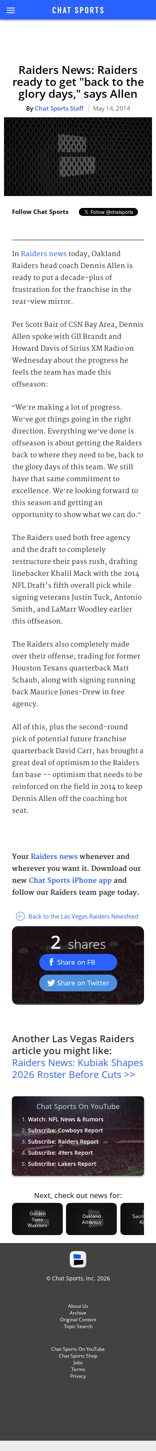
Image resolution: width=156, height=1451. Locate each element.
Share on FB (76, 962)
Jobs (78, 1362)
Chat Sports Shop (78, 1355)
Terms (78, 1369)
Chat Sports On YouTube (78, 1349)
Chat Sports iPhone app (70, 880)
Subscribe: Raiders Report (63, 1141)
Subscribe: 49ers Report (60, 1152)
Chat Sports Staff (59, 108)
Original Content (78, 1319)
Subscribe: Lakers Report (62, 1163)
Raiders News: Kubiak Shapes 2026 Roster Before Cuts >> (77, 1068)
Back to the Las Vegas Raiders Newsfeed (82, 916)
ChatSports (78, 11)
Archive (78, 1312)
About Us (78, 1306)
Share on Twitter (83, 982)
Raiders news (44, 254)
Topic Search (78, 1326)
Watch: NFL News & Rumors (66, 1119)
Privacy (78, 1376)
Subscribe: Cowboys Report (65, 1130)
